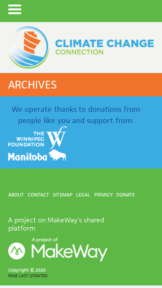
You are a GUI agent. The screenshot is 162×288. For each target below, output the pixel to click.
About (16, 194)
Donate (125, 194)
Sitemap (63, 194)
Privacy (103, 194)
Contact (38, 194)
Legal (83, 194)
